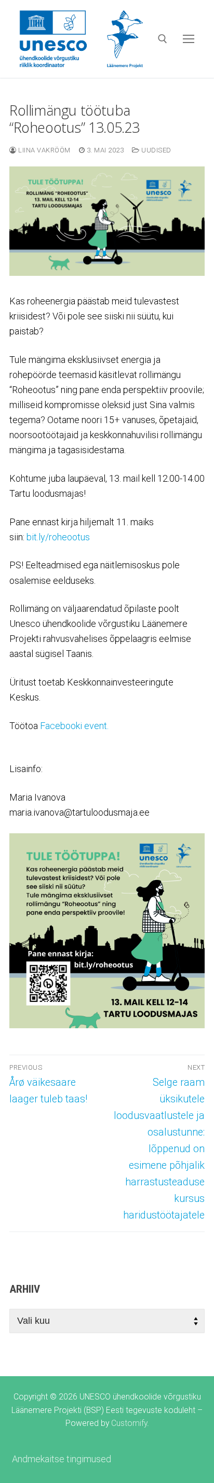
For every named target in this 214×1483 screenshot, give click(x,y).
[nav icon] (188, 38)
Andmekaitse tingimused (61, 1458)
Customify (129, 1423)
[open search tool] (162, 39)
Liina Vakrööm (44, 150)
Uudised (155, 150)
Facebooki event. (74, 725)
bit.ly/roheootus (58, 536)
